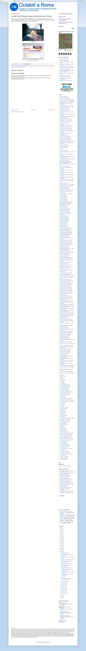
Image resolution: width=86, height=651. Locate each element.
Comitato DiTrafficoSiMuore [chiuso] (66, 482)
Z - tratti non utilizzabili (64, 452)
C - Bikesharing (62, 429)
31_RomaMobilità (63, 387)
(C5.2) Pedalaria (63, 199)
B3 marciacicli (62, 423)
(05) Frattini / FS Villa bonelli (65, 121)
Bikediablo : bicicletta (64, 611)
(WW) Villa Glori (63, 225)
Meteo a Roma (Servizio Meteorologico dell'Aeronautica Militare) (67, 484)
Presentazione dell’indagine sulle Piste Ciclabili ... (67, 570)
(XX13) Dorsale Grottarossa (65, 262)
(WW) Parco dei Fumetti (64, 210)
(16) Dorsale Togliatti (63, 160)
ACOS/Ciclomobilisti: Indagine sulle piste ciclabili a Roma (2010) (67, 471)
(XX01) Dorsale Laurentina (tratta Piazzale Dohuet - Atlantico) (66, 232)
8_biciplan (62, 397)
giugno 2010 (63, 587)
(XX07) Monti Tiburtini (64, 247)
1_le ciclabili (62, 383)
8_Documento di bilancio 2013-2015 (66, 400)
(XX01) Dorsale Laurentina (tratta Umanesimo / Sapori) (66, 235)
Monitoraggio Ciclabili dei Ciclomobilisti (65, 566)
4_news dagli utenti (18, 66)
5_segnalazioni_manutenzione (65, 391)
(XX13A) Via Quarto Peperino (65, 265)
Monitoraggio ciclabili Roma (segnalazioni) (65, 489)
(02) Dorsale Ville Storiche (64, 109)
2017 (61, 540)
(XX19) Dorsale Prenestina (65, 279)
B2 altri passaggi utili (63, 422)
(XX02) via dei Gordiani (64, 236)
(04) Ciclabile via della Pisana (65, 120)
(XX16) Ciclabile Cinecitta (64, 274)
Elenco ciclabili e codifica (64, 59)
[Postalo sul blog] (25, 64)
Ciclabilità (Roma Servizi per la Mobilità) (67, 67)
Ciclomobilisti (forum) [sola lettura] (66, 479)
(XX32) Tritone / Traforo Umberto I (66, 314)
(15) (60, 149)
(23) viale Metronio (63, 197)
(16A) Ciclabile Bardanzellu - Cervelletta (67, 163)
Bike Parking (62, 427)
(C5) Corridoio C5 (63, 200)
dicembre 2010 (64, 553)
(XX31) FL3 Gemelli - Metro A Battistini (67, 312)
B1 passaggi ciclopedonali (64, 420)
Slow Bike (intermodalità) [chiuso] (66, 487)
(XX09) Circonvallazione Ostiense (66, 252)
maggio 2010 (63, 589)
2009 (61, 596)
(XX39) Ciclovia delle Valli (64, 334)
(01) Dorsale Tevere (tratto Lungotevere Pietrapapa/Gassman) (67, 107)
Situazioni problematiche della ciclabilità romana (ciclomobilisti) (67, 71)
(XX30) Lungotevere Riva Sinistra (66, 304)
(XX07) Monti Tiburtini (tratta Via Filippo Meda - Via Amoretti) (67, 249)
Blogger (48, 642)
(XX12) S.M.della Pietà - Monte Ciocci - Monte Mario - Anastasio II (67, 258)
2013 (61, 546)
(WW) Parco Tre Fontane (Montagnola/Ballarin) (64, 219)
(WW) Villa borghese (63, 223)
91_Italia (61, 405)
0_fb (60, 378)
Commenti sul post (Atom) (19, 111)
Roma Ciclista (63, 602)
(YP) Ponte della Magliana (64, 349)
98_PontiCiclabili (63, 415)
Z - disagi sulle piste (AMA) (64, 445)
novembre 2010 (64, 581)
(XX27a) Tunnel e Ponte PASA (65, 297)
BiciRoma (17, 18)
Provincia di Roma (63, 441)
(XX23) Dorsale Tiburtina (64, 286)
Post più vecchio (51, 109)
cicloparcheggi (62, 430)
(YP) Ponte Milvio (63, 354)
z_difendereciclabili (63, 456)
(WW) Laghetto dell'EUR (64, 209)
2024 (61, 531)
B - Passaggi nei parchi (64, 419)
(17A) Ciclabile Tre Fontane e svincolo (67, 180)
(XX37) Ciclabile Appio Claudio (65, 331)
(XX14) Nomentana (63, 269)
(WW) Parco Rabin (63, 216)
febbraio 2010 (63, 592)
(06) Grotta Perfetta (63, 123)
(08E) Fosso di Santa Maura (65, 138)
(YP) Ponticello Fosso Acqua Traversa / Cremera (42, 65)
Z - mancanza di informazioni (65, 448)
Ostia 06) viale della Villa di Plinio (66, 438)
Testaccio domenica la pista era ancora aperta (66, 562)
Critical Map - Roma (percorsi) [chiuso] (67, 491)
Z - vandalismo (62, 455)
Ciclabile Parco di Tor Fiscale (66, 567)
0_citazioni (62, 376)
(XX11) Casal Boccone (64, 256)
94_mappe (62, 409)
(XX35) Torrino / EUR (63, 327)
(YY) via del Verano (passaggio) (65, 371)
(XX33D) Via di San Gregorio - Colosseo (67, 323)
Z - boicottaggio (62, 442)
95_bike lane (62, 411)
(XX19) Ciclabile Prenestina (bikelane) (67, 277)
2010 (61, 551)
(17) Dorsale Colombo (64, 166)
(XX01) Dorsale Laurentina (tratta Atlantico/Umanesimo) (66, 230)
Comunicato (29, 60)
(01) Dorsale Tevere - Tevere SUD (66, 105)
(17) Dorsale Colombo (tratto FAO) (66, 179)
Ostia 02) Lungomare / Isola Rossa (66, 433)
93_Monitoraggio (63, 408)
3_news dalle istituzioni (64, 386)
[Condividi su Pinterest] (29, 64)
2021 (61, 535)
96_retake (61, 412)
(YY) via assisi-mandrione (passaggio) (67, 366)
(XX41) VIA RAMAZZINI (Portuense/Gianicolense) (64, 337)
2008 (61, 597)
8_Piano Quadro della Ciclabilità (66, 401)
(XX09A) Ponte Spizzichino (65, 253)
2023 (61, 532)
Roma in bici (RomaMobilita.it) (65, 475)
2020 (61, 537)
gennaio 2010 (63, 594)
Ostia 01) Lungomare (63, 431)
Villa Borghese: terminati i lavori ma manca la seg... (67, 575)
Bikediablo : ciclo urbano (65, 615)
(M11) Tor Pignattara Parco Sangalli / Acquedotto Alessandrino (66, 203)
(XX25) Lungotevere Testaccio (65, 289)
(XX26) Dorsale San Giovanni (65, 290)
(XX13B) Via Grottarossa (64, 266)
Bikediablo (62, 464)
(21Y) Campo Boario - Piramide (65, 193)
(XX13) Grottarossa (63, 263)
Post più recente (14, 109)
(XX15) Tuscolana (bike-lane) (65, 273)
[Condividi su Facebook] (28, 64)
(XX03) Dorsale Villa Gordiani (65, 240)
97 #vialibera (62, 413)
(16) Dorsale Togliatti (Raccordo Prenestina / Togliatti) (65, 162)
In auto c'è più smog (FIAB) (64, 75)
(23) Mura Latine (63, 196)
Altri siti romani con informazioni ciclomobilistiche (65, 79)
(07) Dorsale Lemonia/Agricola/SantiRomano (65, 125)
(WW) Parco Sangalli (63, 217)
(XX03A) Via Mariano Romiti (65, 241)
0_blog (61, 375)
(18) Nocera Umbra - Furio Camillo (66, 184)
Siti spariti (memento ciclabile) (65, 76)
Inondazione (63, 577)
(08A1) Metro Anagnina (64, 135)
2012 (61, 548)
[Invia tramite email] (24, 64)
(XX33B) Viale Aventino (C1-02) (65, 319)
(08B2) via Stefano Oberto (64, 137)
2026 (61, 527)
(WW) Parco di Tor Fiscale (64, 212)
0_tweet (61, 380)
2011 (61, 550)
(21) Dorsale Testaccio (64, 188)
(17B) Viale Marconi (63, 183)
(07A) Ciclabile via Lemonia (65, 126)
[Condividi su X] (27, 64)
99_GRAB (61, 416)
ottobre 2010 (63, 583)
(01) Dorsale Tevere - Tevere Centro (66, 99)
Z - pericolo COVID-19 (64, 451)
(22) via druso (62, 195)
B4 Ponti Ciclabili (63, 424)
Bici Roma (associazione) (64, 476)
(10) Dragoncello (63, 147)
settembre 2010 (64, 584)
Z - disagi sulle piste (63, 444)
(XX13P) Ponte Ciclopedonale (65, 267)
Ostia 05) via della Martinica (65, 437)
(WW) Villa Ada (62, 222)
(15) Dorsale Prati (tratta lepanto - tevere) (67, 151)
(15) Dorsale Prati (63, 150)
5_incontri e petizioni (63, 390)
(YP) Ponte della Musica (64, 350)
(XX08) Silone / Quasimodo (65, 250)
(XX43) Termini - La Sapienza (65, 341)
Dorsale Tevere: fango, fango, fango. (67, 559)
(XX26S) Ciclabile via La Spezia (65, 291)
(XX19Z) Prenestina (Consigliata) (66, 280)
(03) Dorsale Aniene (63, 110)
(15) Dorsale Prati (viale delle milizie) (66, 158)
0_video (61, 382)
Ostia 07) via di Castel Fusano (65, 440)
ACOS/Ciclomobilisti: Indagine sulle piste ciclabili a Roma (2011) (67, 474)
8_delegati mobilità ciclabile (65, 398)
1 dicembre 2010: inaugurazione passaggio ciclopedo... (67, 579)
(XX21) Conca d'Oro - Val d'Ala (65, 283)
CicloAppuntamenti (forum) (65, 478)
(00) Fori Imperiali (63, 96)
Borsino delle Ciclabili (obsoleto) (66, 80)
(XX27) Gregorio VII (63, 295)
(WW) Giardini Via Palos (64, 208)
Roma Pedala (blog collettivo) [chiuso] (67, 492)
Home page (33, 109)
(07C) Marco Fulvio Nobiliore (65, 129)
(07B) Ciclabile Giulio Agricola (65, 128)
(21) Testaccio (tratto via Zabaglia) (66, 190)
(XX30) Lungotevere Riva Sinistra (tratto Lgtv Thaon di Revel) (67, 311)
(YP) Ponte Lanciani (63, 353)
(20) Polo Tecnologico (64, 187)
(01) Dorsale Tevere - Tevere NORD (28, 65)
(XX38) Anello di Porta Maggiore (65, 332)
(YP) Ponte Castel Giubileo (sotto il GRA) (67, 343)
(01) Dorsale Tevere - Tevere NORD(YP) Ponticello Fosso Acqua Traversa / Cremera (67, 103)
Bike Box (61, 426)
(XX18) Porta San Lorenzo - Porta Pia (66, 275)
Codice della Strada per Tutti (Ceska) (66, 66)
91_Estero (61, 404)
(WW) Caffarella (63, 206)
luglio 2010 (63, 586)
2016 (61, 542)
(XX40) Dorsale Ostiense (64, 335)
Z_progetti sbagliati (63, 458)
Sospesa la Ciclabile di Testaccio (67, 563)
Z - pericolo (62, 449)
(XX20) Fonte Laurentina (64, 282)
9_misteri (23, 66)
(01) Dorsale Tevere (18, 65)
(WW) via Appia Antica (64, 221)
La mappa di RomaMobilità (65, 69)
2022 (61, 534)
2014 (61, 545)
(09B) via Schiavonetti (64, 146)
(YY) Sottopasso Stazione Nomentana (67, 365)
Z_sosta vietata (62, 459)
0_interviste (62, 379)
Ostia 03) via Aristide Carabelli (65, 434)
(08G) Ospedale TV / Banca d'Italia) (66, 141)
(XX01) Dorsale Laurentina (65, 228)
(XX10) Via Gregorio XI (64, 254)
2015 (61, 543)
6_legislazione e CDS (64, 393)
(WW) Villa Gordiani (63, 226)
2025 (61, 529)
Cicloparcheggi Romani (64, 60)
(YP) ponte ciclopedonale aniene (66, 345)
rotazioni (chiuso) (63, 620)
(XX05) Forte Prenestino (64, 245)
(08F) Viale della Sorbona (64, 139)
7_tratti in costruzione (64, 394)
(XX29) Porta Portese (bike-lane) (66, 300)
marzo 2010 (63, 591)
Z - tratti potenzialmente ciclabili (65, 453)
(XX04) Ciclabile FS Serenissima (66, 244)
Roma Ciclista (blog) (63, 486)
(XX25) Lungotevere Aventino (65, 287)
